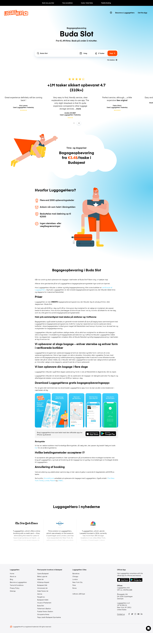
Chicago (75, 576)
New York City (77, 582)
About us (13, 576)
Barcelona (75, 573)
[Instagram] (135, 614)
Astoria (39, 594)
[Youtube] (138, 614)
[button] (148, 628)
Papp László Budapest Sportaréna (49, 617)
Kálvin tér (40, 579)
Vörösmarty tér (42, 588)
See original (122, 100)
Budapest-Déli (42, 585)
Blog (11, 579)
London (75, 579)
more (78, 108)
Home (12, 573)
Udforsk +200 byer (78, 594)
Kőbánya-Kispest (43, 582)
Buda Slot (40, 606)
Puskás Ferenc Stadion (45, 611)
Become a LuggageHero (124, 12)
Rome (74, 588)
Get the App (142, 12)
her (36, 448)
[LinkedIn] (141, 614)
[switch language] (111, 12)
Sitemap (13, 591)
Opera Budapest (43, 573)
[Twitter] (132, 614)
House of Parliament (44, 603)
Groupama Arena (43, 614)
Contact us (121, 614)
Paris (74, 585)
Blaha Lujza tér (42, 576)
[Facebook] (129, 614)
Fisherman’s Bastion (44, 608)
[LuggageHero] (16, 15)
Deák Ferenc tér (42, 591)
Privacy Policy (14, 588)
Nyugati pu (41, 597)
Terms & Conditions (16, 585)
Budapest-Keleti (42, 600)
